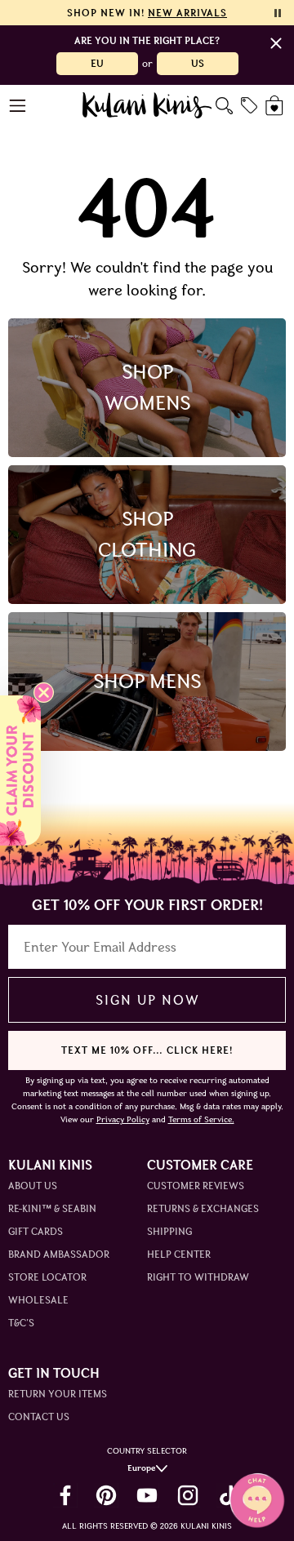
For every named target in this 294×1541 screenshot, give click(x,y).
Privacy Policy (122, 1119)
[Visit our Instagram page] (188, 1495)
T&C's (21, 1323)
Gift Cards (35, 1231)
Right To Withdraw (198, 1277)
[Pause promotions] (278, 13)
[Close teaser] (43, 692)
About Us (32, 1185)
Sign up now (147, 1000)
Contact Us (38, 1416)
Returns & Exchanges (203, 1208)
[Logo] (147, 105)
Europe (141, 1468)
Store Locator (47, 1277)
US (197, 63)
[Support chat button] (257, 1500)
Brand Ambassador (58, 1254)
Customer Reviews (195, 1185)
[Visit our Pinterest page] (106, 1495)
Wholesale (38, 1300)
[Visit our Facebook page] (65, 1495)
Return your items (57, 1394)
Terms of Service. (201, 1119)
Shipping (169, 1231)
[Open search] (224, 105)
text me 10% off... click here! (147, 1050)
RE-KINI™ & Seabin (52, 1208)
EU (97, 63)
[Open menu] (18, 105)
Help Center (179, 1254)
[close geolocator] (276, 43)
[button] (20, 770)
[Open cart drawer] (275, 105)
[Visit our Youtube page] (147, 1495)
